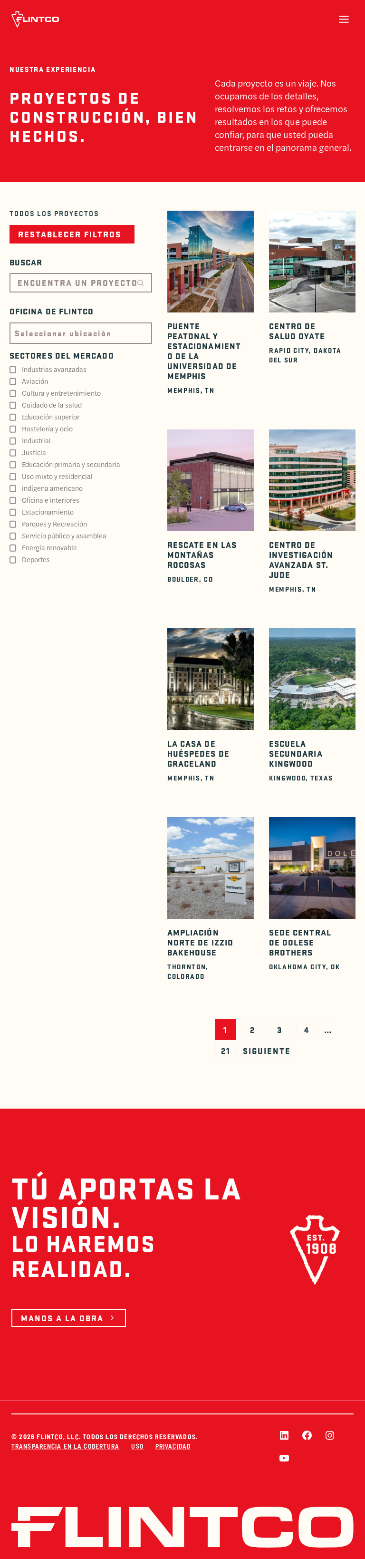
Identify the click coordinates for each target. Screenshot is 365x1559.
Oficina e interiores (50, 500)
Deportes (36, 559)
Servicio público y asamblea (64, 535)
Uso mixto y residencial (57, 476)
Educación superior (50, 416)
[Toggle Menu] (344, 19)
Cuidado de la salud (52, 405)
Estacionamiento (48, 512)
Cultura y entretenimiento (61, 393)
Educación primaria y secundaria (71, 464)
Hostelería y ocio (47, 428)
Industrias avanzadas (54, 369)
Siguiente (267, 1050)
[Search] (140, 282)
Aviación (35, 381)
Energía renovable (49, 547)
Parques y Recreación (54, 523)
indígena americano (52, 488)
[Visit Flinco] (35, 19)
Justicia (34, 452)
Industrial (36, 440)
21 (226, 1050)
